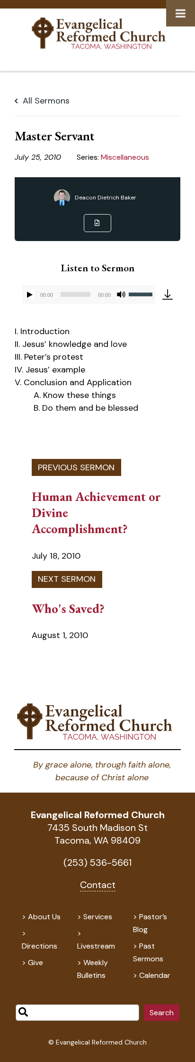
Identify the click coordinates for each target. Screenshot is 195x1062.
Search (162, 1013)
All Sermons (45, 100)
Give (35, 962)
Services (97, 917)
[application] (88, 294)
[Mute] (121, 294)
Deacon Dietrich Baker (105, 197)
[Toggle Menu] (180, 13)
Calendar (154, 975)
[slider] (142, 293)
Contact (97, 885)
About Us (44, 917)
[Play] (30, 294)
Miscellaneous (125, 157)
